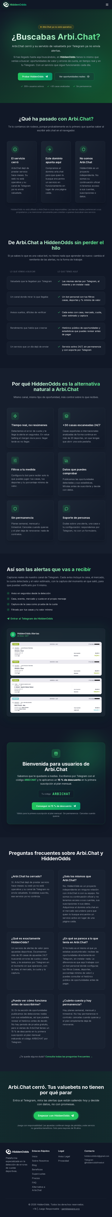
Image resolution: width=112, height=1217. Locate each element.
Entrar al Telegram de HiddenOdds (32, 618)
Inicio (34, 1156)
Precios (36, 1178)
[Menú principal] (107, 4)
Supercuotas (38, 1173)
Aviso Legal (64, 1156)
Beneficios (37, 1169)
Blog (34, 1165)
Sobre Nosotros (40, 1160)
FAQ (34, 1182)
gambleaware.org (70, 1208)
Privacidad (63, 1160)
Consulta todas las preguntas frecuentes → (69, 1056)
